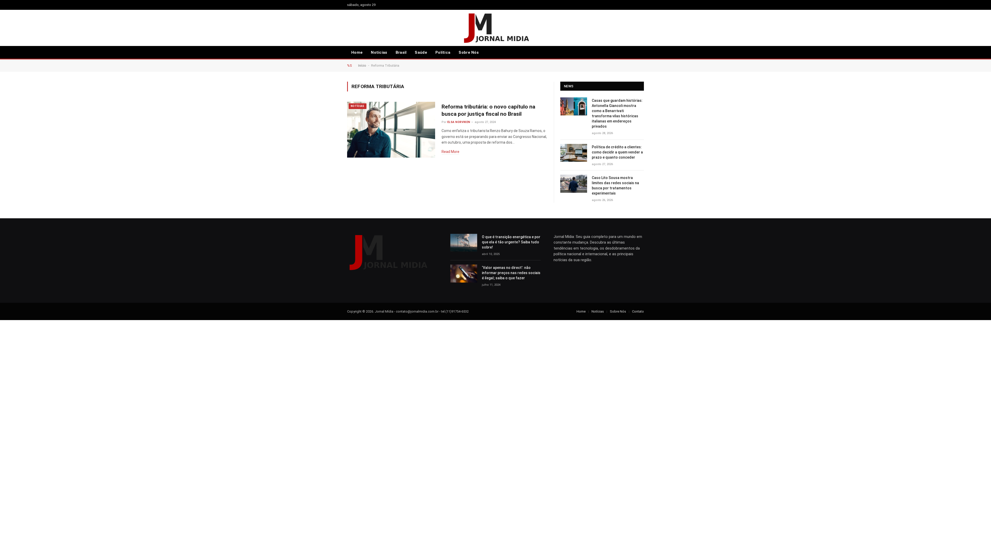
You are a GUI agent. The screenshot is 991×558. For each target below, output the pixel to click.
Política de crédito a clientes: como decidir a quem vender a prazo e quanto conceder (617, 152)
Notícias (379, 52)
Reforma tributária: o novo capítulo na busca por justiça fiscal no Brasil (488, 110)
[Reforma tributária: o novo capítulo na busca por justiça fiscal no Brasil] (391, 130)
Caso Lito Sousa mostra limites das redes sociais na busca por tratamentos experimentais (615, 185)
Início (362, 65)
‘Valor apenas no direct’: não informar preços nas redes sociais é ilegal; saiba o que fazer (511, 273)
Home (357, 52)
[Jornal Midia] (495, 28)
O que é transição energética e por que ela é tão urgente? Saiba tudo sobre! (511, 242)
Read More (450, 152)
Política (442, 52)
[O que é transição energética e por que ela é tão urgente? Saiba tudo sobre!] (463, 243)
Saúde (421, 52)
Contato (638, 311)
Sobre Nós (469, 52)
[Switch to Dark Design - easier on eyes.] (641, 52)
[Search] (633, 52)
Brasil (401, 52)
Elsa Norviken (458, 122)
